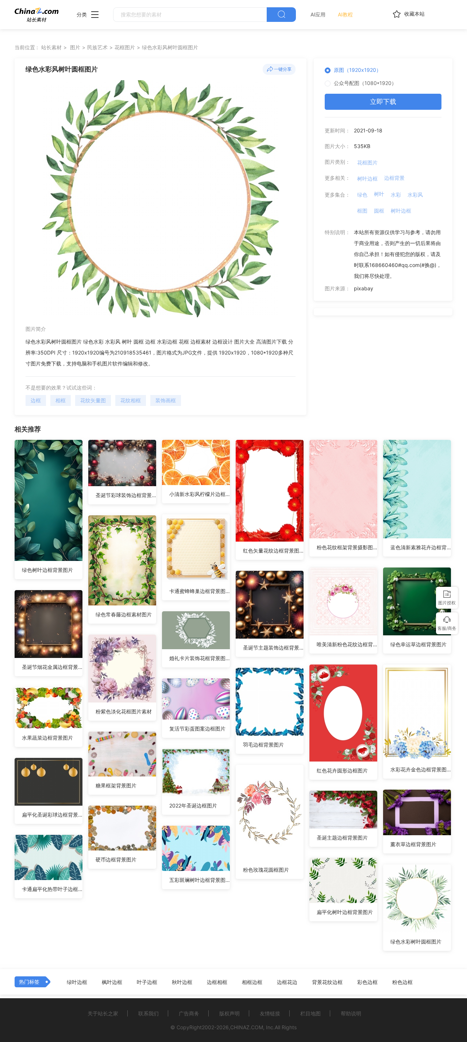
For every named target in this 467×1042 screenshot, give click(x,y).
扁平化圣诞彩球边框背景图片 (52, 814)
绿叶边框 (77, 982)
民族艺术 (97, 47)
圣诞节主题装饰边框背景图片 (273, 647)
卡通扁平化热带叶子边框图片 (52, 889)
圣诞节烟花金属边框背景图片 (52, 667)
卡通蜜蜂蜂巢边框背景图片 (199, 591)
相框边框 (252, 982)
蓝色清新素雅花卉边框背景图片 (420, 547)
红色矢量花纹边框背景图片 (273, 550)
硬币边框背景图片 (116, 859)
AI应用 (317, 14)
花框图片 (125, 47)
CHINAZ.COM (246, 1027)
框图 (362, 211)
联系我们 (148, 1013)
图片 (75, 47)
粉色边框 (402, 982)
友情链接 (270, 1013)
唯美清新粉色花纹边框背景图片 (347, 644)
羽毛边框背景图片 (263, 744)
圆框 (379, 211)
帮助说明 (351, 1013)
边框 (36, 400)
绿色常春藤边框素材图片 (124, 614)
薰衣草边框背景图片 (413, 844)
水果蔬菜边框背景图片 (47, 738)
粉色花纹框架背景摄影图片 (347, 547)
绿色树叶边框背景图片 (47, 570)
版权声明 (229, 1013)
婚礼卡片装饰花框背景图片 (199, 658)
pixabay (363, 288)
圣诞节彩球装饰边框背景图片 (126, 495)
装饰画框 (165, 400)
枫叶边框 (112, 982)
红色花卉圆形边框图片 (342, 770)
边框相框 (217, 982)
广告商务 (189, 1013)
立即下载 (383, 101)
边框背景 (394, 178)
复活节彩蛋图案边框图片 (197, 728)
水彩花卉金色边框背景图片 (420, 769)
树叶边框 (367, 178)
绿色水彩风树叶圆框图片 (170, 47)
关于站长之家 (103, 1013)
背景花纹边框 (327, 982)
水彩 (396, 194)
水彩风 (415, 194)
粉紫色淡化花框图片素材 (124, 711)
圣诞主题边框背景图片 (342, 837)
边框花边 (287, 982)
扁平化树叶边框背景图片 (345, 912)
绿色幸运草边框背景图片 (418, 644)
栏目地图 (310, 1013)
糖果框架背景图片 (116, 785)
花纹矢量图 (93, 400)
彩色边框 (367, 982)
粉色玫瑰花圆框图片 (266, 870)
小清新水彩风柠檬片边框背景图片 (199, 494)
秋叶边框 (182, 982)
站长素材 (51, 47)
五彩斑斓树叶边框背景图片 (199, 880)
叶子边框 (147, 982)
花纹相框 (130, 400)
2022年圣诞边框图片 (193, 805)
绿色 (362, 194)
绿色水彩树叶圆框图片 (415, 941)
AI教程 (345, 14)
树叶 (379, 194)
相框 (60, 400)
